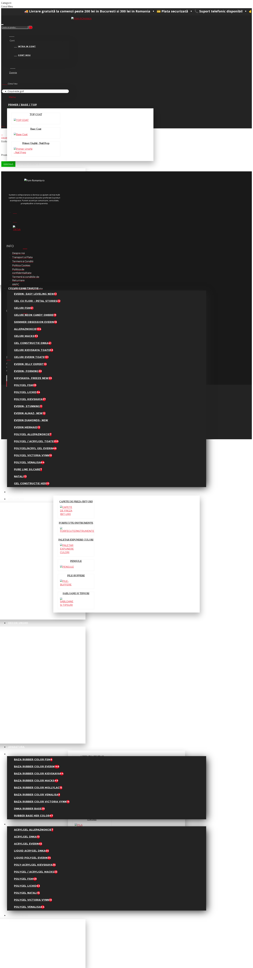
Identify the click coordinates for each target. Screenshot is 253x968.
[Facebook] (16, 211)
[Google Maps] (16, 220)
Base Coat (35, 129)
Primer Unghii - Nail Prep (35, 143)
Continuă (8, 164)
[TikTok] (16, 229)
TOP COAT (36, 114)
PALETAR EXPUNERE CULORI (75, 539)
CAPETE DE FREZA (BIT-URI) (76, 501)
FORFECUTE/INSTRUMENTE (76, 523)
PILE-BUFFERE (76, 575)
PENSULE (76, 561)
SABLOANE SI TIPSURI (76, 593)
